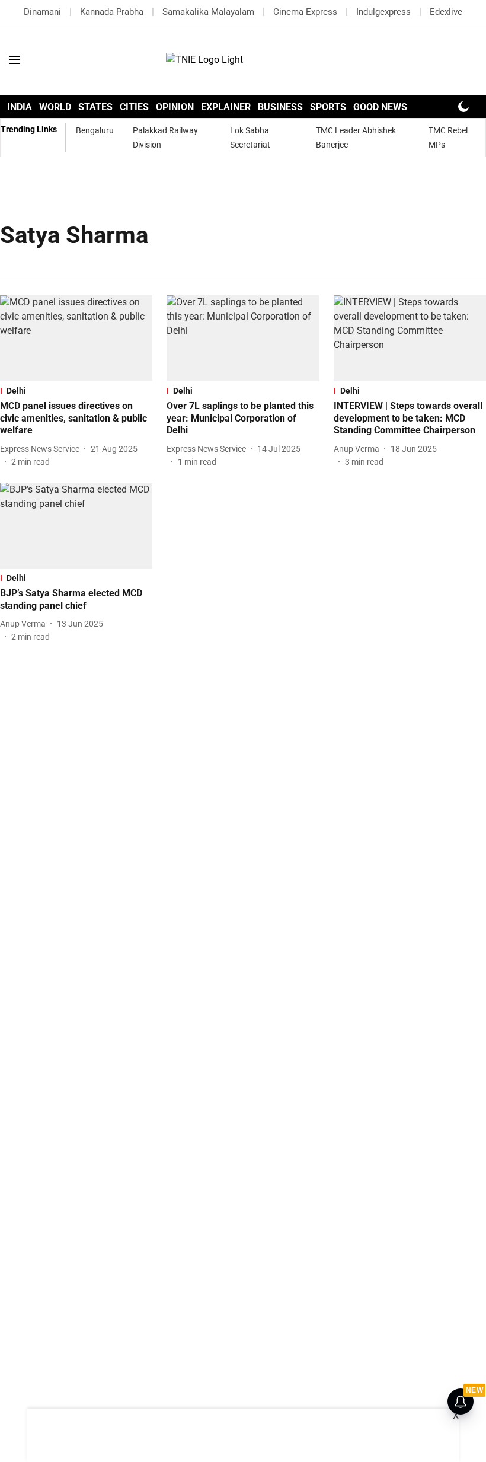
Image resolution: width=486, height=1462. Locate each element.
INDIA (19, 107)
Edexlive (446, 12)
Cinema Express (305, 12)
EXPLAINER (226, 107)
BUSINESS (280, 107)
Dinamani (42, 12)
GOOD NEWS (380, 107)
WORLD (55, 107)
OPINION (175, 107)
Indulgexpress (383, 12)
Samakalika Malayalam (208, 12)
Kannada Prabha (111, 12)
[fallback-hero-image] (76, 338)
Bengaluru (95, 130)
